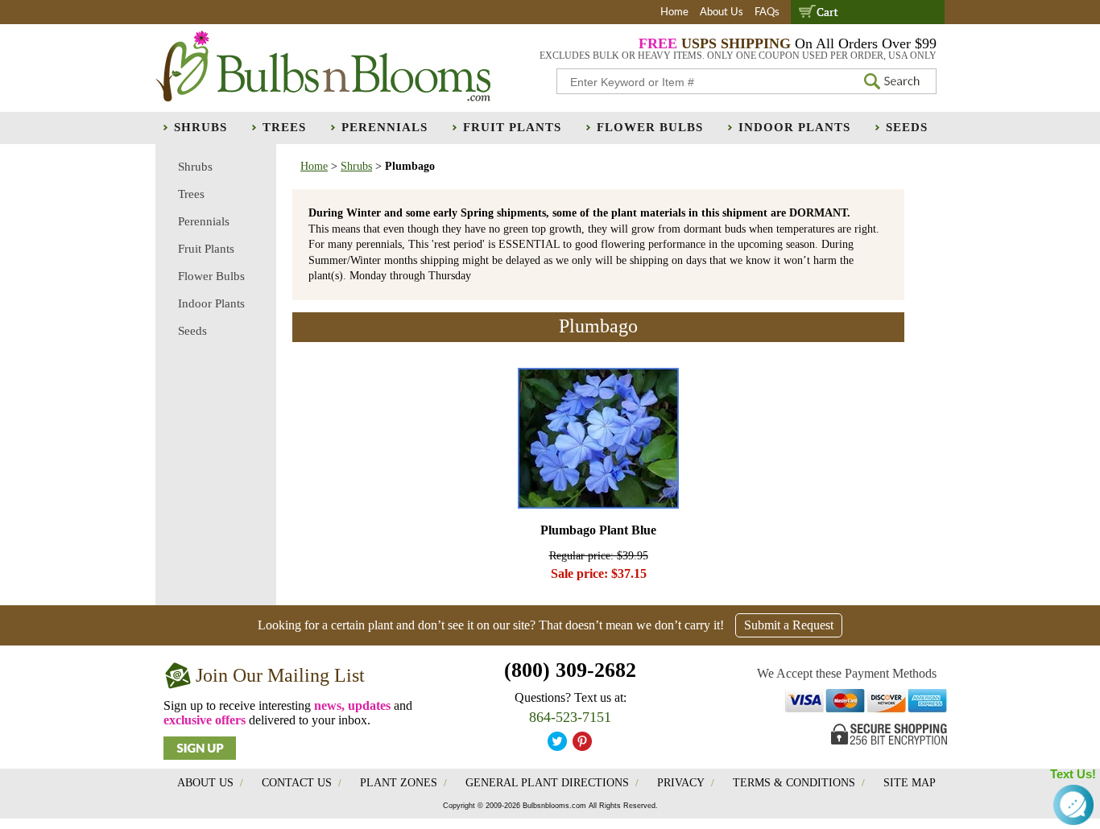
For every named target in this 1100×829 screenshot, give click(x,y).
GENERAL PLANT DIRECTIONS (547, 783)
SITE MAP (909, 783)
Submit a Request (788, 625)
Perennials (384, 127)
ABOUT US (205, 783)
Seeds (907, 127)
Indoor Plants (794, 127)
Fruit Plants (512, 127)
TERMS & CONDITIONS (794, 783)
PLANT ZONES (398, 783)
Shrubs (200, 127)
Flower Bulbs (650, 127)
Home (674, 12)
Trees (284, 127)
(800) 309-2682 (570, 670)
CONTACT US (297, 783)
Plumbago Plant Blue (598, 530)
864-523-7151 (570, 717)
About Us (721, 12)
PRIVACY (681, 783)
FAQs (767, 12)
